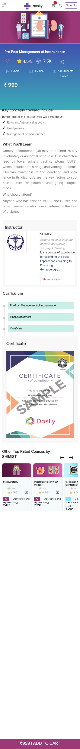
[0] (53, 5)
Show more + (51, 279)
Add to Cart (46, 743)
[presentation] (63, 459)
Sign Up (71, 5)
